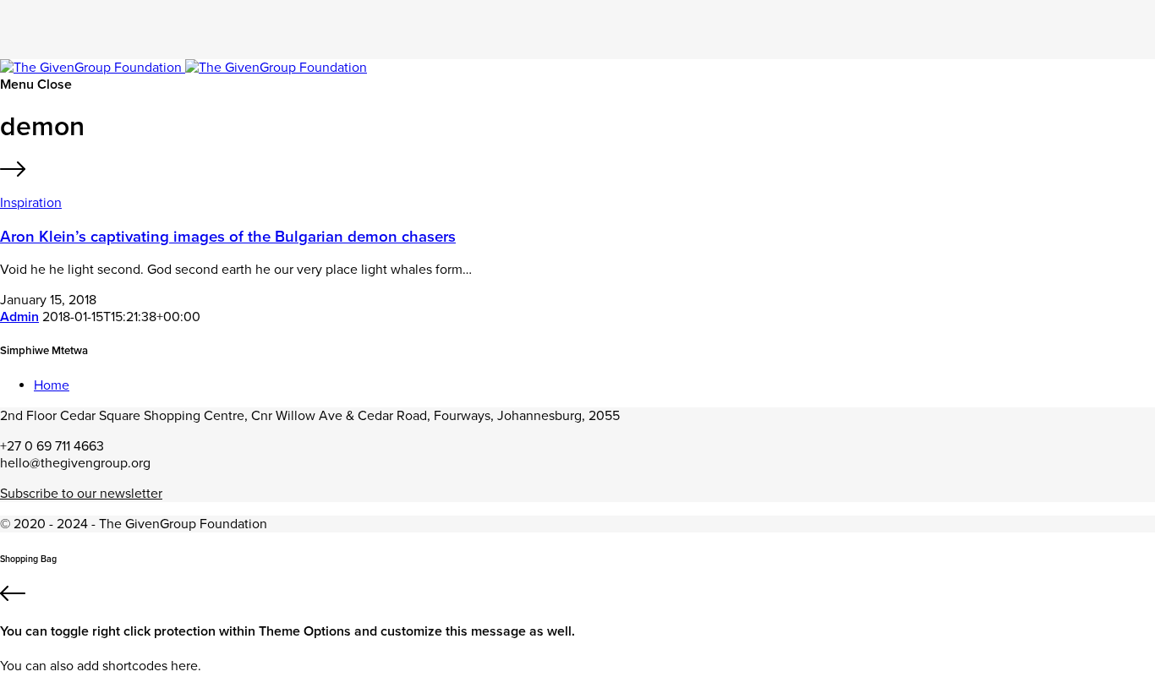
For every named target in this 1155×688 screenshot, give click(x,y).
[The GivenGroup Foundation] (183, 67)
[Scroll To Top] (577, 595)
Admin (19, 317)
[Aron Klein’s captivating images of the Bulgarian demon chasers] (577, 171)
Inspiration (31, 202)
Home (51, 385)
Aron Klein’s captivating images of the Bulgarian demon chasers (228, 236)
